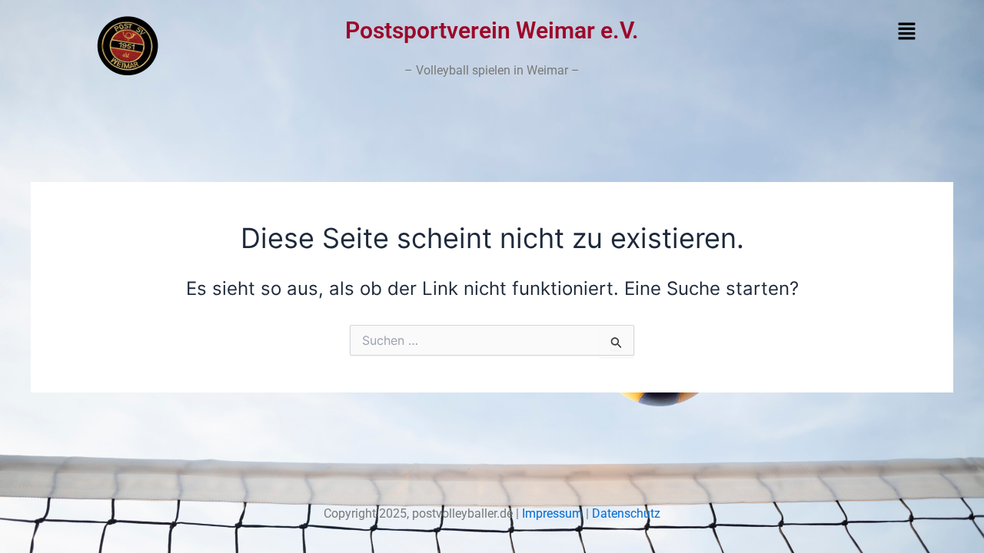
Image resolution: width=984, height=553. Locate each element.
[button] (820, 31)
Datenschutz (626, 513)
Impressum (554, 513)
